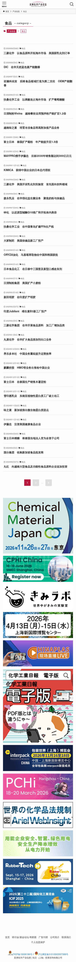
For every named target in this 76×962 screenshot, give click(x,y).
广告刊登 (43, 937)
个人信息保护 (38, 942)
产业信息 (11, 31)
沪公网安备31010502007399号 (53, 954)
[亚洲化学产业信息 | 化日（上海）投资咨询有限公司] (38, 4)
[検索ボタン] (72, 4)
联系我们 (66, 937)
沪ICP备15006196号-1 (23, 954)
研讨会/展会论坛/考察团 (24, 937)
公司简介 (54, 937)
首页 (7, 937)
